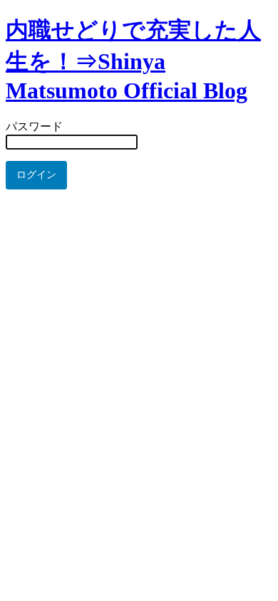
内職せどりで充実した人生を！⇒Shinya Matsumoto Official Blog (133, 60)
